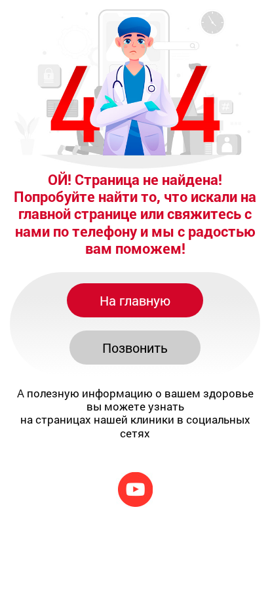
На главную (135, 300)
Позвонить (135, 347)
